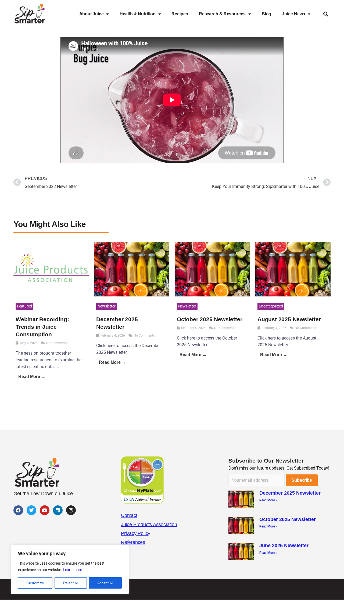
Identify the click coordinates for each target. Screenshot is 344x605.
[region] (70, 569)
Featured (24, 306)
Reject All (70, 583)
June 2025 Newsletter (284, 545)
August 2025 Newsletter (289, 319)
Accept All (105, 583)
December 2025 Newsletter (290, 493)
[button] (325, 13)
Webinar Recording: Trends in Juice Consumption (42, 326)
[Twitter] (31, 510)
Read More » (268, 500)
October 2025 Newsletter (209, 319)
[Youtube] (44, 510)
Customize (35, 583)
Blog (266, 14)
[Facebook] (18, 510)
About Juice (91, 14)
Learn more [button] (72, 570)
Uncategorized (271, 306)
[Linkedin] (58, 510)
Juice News (293, 14)
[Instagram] (71, 510)
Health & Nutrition (137, 14)
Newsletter (107, 306)
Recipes (179, 14)
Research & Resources (222, 14)
